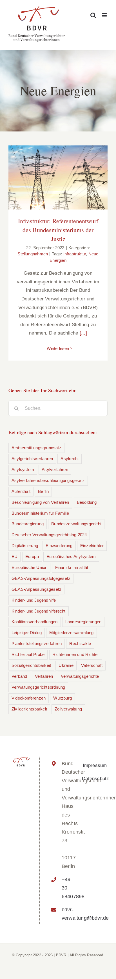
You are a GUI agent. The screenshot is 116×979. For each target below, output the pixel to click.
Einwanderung (59, 545)
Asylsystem (23, 469)
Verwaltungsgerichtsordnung (38, 687)
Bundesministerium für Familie (40, 513)
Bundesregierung (28, 523)
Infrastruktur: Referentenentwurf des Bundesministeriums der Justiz (58, 230)
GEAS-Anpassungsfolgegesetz (41, 578)
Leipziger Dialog (27, 632)
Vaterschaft (91, 665)
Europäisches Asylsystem (71, 556)
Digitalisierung (25, 545)
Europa (32, 556)
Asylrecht (70, 458)
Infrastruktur (74, 253)
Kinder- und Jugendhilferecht (39, 611)
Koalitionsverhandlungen (35, 621)
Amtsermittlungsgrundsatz (36, 447)
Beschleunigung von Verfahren (40, 502)
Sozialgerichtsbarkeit (31, 665)
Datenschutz (95, 778)
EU (14, 556)
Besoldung (87, 502)
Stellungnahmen (32, 253)
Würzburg (62, 698)
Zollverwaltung (68, 709)
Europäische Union (29, 567)
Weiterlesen (58, 348)
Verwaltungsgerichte (80, 676)
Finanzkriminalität (71, 567)
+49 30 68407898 (64, 888)
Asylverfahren (55, 469)
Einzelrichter (92, 545)
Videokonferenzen (29, 698)
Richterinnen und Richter (75, 654)
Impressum (95, 765)
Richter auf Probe (28, 654)
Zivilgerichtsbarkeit (29, 709)
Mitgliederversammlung (71, 632)
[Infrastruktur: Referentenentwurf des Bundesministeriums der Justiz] (58, 177)
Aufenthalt (21, 491)
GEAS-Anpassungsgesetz (36, 589)
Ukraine (66, 665)
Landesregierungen (83, 621)
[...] (83, 333)
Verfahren (44, 676)
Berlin (43, 491)
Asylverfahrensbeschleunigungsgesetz (48, 480)
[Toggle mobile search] (93, 15)
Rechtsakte (80, 643)
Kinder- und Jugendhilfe (34, 600)
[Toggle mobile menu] (105, 15)
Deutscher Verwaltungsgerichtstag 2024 (49, 534)
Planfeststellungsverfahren (37, 643)
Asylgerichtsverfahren (32, 458)
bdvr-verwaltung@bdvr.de (64, 914)
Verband (19, 676)
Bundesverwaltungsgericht (76, 523)
